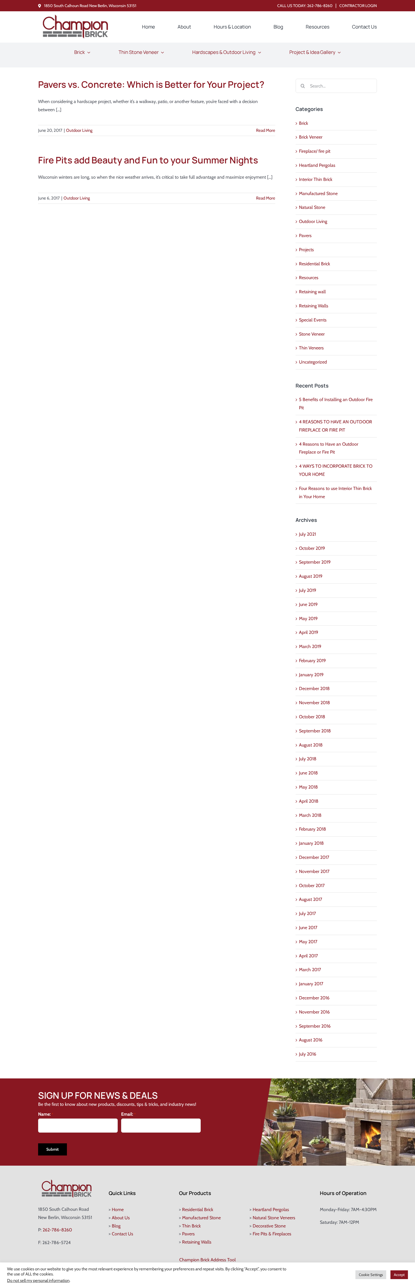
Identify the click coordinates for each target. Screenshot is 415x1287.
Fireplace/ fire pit (314, 151)
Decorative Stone (269, 1226)
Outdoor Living (79, 130)
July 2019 (307, 590)
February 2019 (312, 660)
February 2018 (312, 829)
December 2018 (314, 688)
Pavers (305, 235)
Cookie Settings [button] (371, 1274)
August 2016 (310, 1040)
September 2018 (315, 731)
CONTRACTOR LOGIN (358, 5)
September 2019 (315, 562)
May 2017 (308, 941)
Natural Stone (312, 207)
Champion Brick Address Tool (207, 1259)
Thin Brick (191, 1226)
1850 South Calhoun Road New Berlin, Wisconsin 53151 (90, 5)
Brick (303, 123)
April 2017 (308, 955)
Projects (306, 249)
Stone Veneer (312, 334)
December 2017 (314, 857)
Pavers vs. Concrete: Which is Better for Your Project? (151, 84)
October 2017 (312, 885)
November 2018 (314, 702)
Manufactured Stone (318, 193)
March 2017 (310, 969)
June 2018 (308, 773)
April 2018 (308, 801)
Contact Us (122, 1233)
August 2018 (311, 745)
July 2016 (307, 1054)
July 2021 (307, 534)
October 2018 (312, 716)
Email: (128, 1114)
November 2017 (314, 871)
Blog (116, 1226)
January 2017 (311, 983)
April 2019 (308, 632)
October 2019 (312, 548)
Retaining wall (312, 291)
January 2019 (311, 674)
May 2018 (308, 787)
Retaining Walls (313, 305)
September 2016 (315, 1026)
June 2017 (308, 927)
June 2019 (308, 604)
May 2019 (308, 618)
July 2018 (307, 758)
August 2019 (310, 576)
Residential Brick (314, 263)
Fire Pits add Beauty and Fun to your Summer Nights (148, 160)
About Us (121, 1217)
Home (118, 1209)
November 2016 (314, 1012)
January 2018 (311, 843)
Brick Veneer (310, 137)
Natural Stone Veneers (274, 1217)
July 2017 (307, 913)
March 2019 (310, 646)
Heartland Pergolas (317, 165)
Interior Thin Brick (315, 179)
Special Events (313, 320)
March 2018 (310, 815)
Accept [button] (399, 1274)
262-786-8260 (320, 5)
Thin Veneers (311, 348)
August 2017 (310, 899)
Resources (308, 277)
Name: (45, 1114)
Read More (265, 130)
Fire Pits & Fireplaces (272, 1233)
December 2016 (314, 998)
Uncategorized (313, 362)
